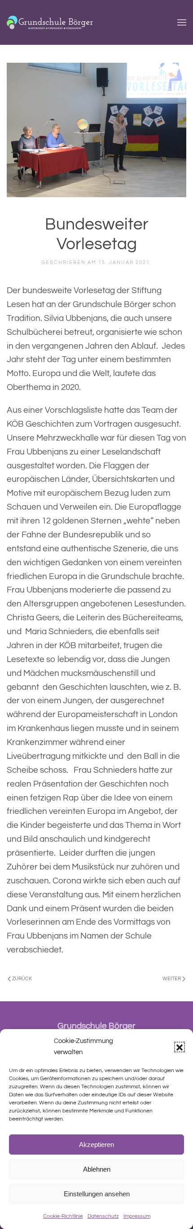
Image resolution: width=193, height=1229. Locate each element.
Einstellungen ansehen (97, 1194)
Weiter (171, 978)
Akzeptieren (96, 1144)
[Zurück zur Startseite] (50, 22)
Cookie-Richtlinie (63, 1216)
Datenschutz (103, 1216)
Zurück (22, 978)
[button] (179, 1047)
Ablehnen (96, 1169)
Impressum (136, 1216)
